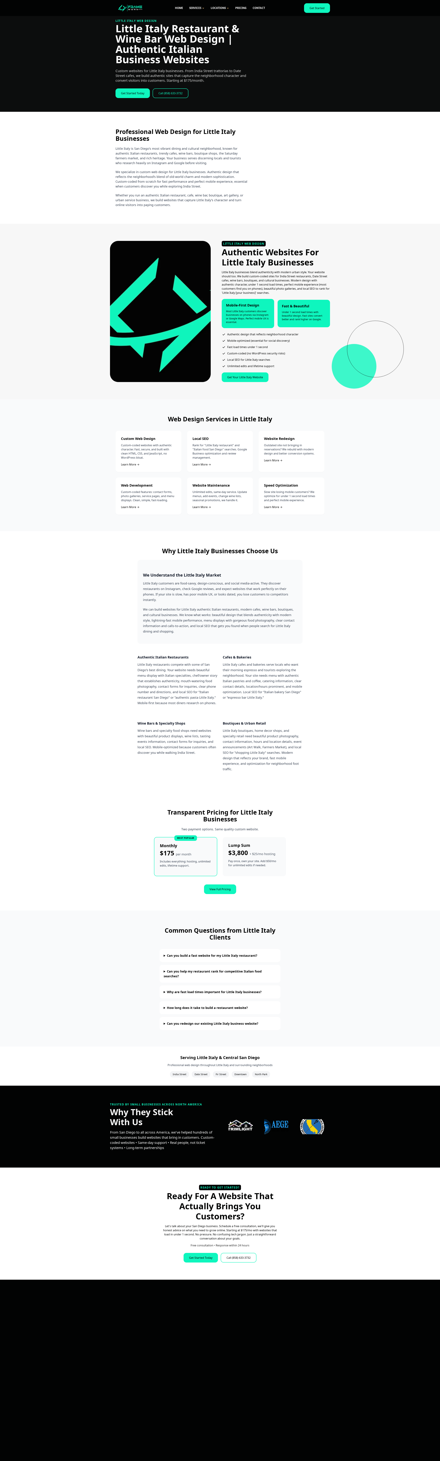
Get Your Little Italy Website (245, 377)
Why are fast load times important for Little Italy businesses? (214, 992)
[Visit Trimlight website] (241, 1126)
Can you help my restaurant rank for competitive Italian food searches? (213, 973)
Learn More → (130, 464)
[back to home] (130, 8)
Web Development (137, 485)
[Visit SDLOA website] (312, 1126)
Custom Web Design (138, 438)
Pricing (240, 8)
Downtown (240, 1074)
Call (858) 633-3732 (239, 1258)
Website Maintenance (211, 485)
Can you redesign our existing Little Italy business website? (212, 1023)
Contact (259, 8)
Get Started (317, 8)
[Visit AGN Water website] (276, 1126)
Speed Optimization (281, 485)
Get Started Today (200, 1258)
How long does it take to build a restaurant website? (207, 1008)
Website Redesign (279, 438)
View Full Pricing (220, 889)
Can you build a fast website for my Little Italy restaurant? (212, 955)
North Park (261, 1074)
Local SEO (200, 438)
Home (179, 8)
